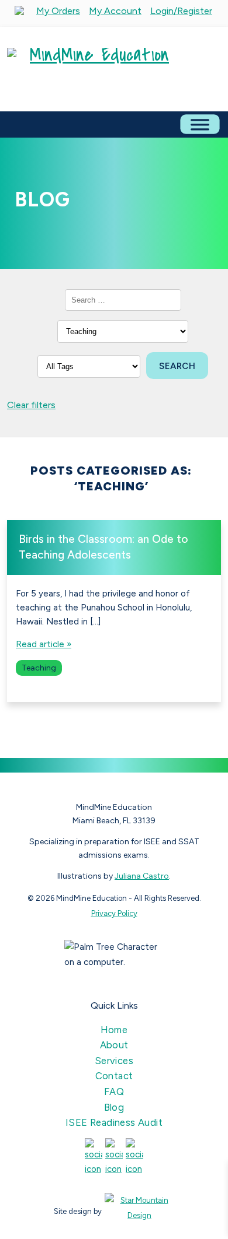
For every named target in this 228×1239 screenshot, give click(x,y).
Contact (114, 1076)
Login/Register (181, 10)
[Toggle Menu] (199, 124)
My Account (115, 10)
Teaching (39, 668)
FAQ (114, 1091)
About (114, 1045)
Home (114, 1030)
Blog (114, 1107)
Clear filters (31, 404)
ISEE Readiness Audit (114, 1122)
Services (114, 1060)
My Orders (58, 10)
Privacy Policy (114, 913)
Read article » (43, 644)
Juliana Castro (142, 876)
